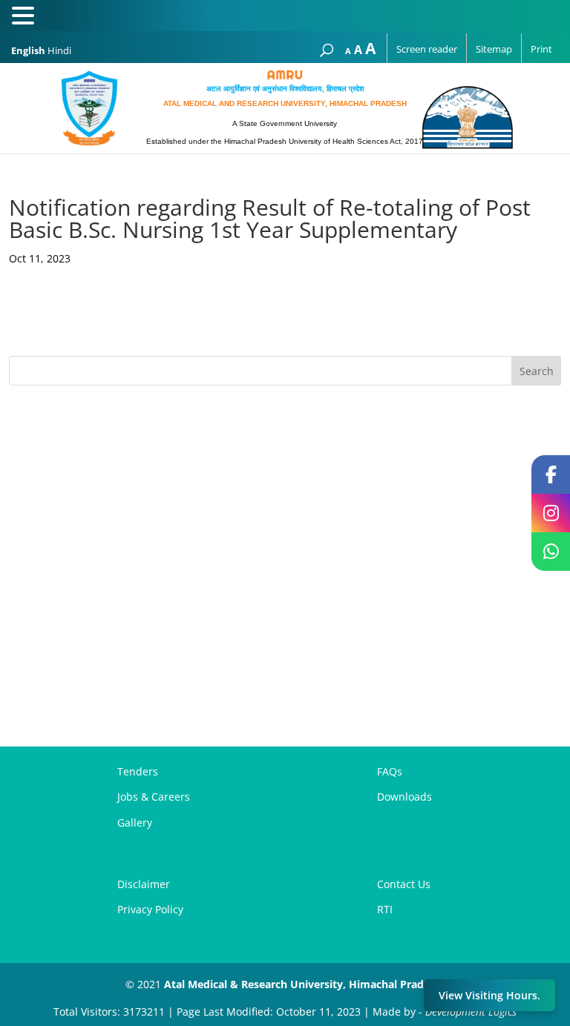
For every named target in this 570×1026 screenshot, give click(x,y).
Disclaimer (143, 884)
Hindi (59, 50)
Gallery (134, 822)
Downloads (404, 797)
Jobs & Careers (153, 797)
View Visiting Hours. (489, 995)
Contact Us (403, 884)
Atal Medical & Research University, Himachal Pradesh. (304, 984)
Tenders (137, 771)
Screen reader (426, 49)
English (28, 50)
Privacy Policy (150, 909)
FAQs (389, 771)
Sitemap (494, 49)
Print (541, 49)
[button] (25, 17)
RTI (385, 909)
